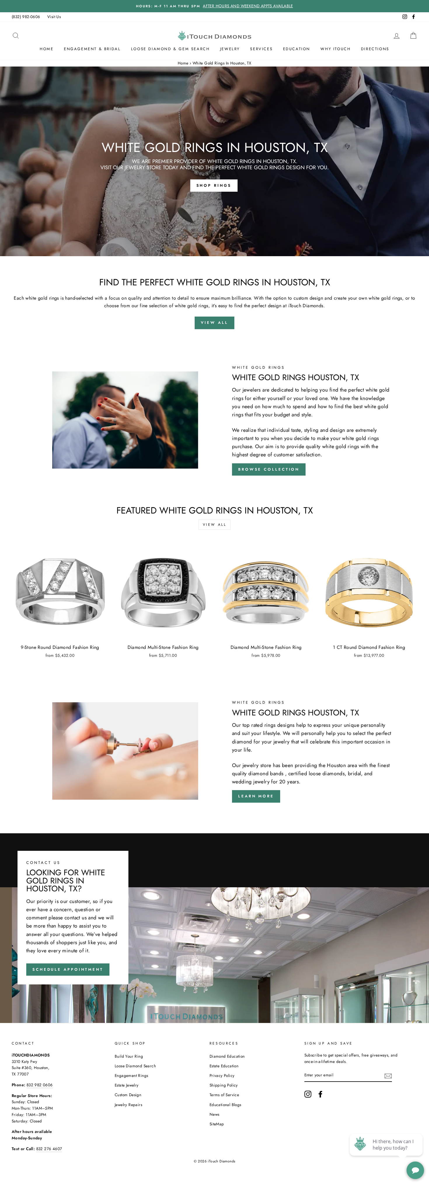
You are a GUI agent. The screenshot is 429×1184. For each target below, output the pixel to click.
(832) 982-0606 (26, 17)
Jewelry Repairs (128, 1105)
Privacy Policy (222, 1075)
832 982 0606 (40, 1085)
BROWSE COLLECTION (268, 469)
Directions (375, 49)
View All (214, 322)
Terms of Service (224, 1095)
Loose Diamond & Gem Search (170, 49)
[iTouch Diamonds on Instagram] (307, 1094)
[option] (214, 6)
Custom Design (128, 1095)
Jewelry (230, 49)
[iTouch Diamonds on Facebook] (320, 1094)
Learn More (256, 796)
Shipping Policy (224, 1085)
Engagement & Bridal (92, 49)
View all (214, 524)
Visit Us (54, 17)
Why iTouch (335, 49)
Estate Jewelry (127, 1085)
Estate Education (224, 1066)
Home (46, 49)
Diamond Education (227, 1056)
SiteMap (217, 1124)
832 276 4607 (49, 1149)
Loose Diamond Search (135, 1066)
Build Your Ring (129, 1056)
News (214, 1114)
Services (261, 49)
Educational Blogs (225, 1105)
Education (296, 49)
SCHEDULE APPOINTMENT (67, 969)
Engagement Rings (131, 1075)
